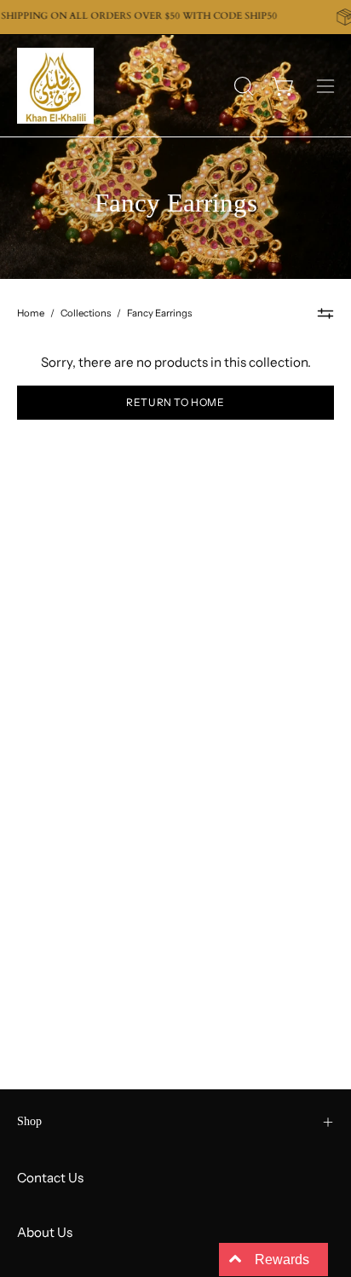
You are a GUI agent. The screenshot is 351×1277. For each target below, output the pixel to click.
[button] (242, 86)
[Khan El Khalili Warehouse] (55, 86)
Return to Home (175, 402)
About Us (44, 1232)
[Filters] (325, 314)
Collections (85, 313)
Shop (29, 1121)
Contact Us (50, 1178)
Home (30, 313)
